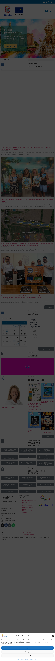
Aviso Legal (36, 659)
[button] (53, 636)
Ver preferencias (27, 656)
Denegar (27, 652)
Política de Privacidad (29, 659)
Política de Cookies (20, 659)
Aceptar (27, 648)
